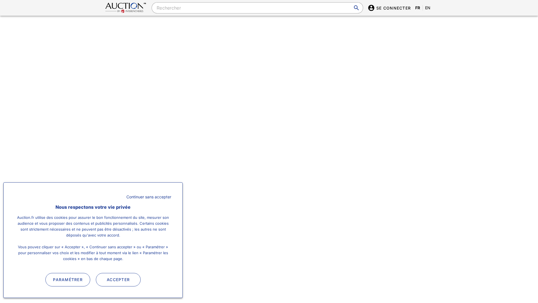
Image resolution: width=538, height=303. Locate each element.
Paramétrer (68, 279)
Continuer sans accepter (148, 196)
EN (428, 7)
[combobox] (257, 7)
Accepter (118, 279)
